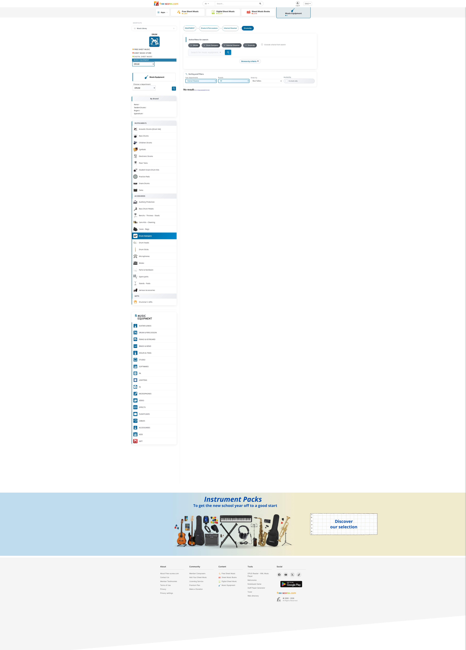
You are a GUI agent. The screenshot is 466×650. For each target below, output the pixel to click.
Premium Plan (194, 585)
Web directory (253, 596)
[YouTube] (285, 574)
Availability (287, 77)
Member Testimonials (168, 581)
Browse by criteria (248, 61)
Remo (136, 104)
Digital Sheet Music (229, 581)
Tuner (250, 592)
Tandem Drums (140, 107)
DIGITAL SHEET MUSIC (143, 57)
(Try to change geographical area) (201, 90)
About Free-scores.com (169, 573)
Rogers (137, 110)
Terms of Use (165, 585)
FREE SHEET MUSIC (142, 49)
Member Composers (197, 573)
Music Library (142, 28)
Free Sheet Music (228, 573)
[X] (292, 574)
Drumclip (251, 45)
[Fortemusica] (279, 599)
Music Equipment (228, 585)
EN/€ (307, 4)
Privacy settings (166, 593)
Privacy (163, 589)
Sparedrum (138, 114)
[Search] (174, 89)
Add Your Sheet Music (198, 577)
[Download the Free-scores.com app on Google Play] (291, 584)
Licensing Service (196, 581)
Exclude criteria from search (275, 45)
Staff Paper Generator (256, 588)
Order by (254, 78)
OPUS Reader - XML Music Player (258, 574)
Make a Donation (196, 589)
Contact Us (164, 577)
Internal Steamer (233, 45)
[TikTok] (298, 574)
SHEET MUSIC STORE (142, 53)
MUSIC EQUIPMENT (141, 60)
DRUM (195, 45)
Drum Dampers (212, 45)
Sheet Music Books (229, 577)
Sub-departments (191, 77)
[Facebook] (279, 574)
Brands (220, 77)
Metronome (252, 580)
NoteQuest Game (254, 584)
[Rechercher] (260, 3)
